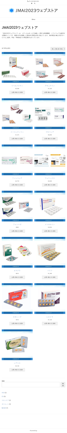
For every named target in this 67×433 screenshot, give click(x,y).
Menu (33, 19)
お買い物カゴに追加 (17, 92)
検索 (3, 381)
